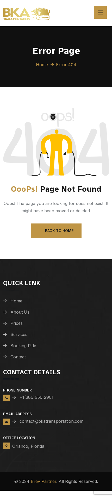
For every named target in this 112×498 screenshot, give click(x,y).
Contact (18, 356)
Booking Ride (23, 345)
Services (18, 334)
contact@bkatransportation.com (49, 421)
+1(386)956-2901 (36, 397)
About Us (19, 312)
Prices (16, 323)
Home (42, 64)
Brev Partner (43, 481)
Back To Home (59, 230)
